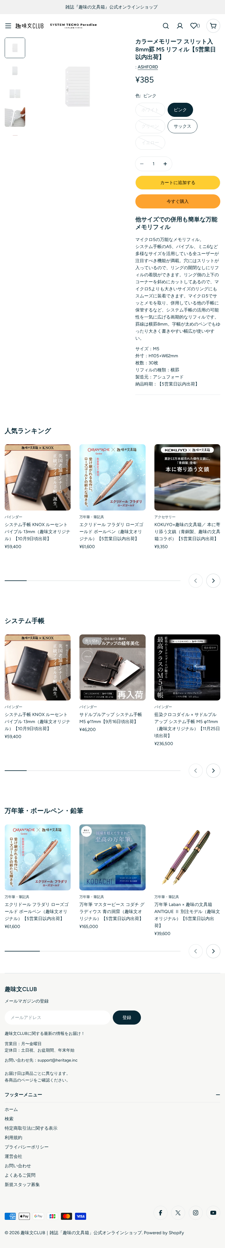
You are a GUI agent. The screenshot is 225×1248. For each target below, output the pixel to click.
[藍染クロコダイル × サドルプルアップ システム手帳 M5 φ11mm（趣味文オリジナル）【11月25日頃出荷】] (187, 667)
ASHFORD (148, 67)
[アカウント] (179, 25)
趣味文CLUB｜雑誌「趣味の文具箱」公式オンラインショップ (81, 1232)
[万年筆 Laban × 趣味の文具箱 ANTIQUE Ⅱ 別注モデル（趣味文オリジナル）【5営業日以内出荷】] (187, 857)
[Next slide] (213, 581)
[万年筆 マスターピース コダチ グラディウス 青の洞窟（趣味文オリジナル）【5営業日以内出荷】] (112, 857)
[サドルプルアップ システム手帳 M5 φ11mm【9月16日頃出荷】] (112, 667)
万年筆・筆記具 (91, 517)
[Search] (165, 25)
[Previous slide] (196, 581)
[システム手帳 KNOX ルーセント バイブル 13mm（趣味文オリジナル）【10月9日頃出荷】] (38, 477)
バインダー (13, 517)
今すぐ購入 (178, 201)
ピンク (180, 109)
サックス (182, 126)
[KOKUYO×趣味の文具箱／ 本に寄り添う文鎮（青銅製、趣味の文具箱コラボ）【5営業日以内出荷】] (187, 477)
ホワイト (150, 109)
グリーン (150, 126)
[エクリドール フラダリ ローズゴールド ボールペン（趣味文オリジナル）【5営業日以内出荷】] (112, 477)
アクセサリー (164, 517)
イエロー (150, 142)
